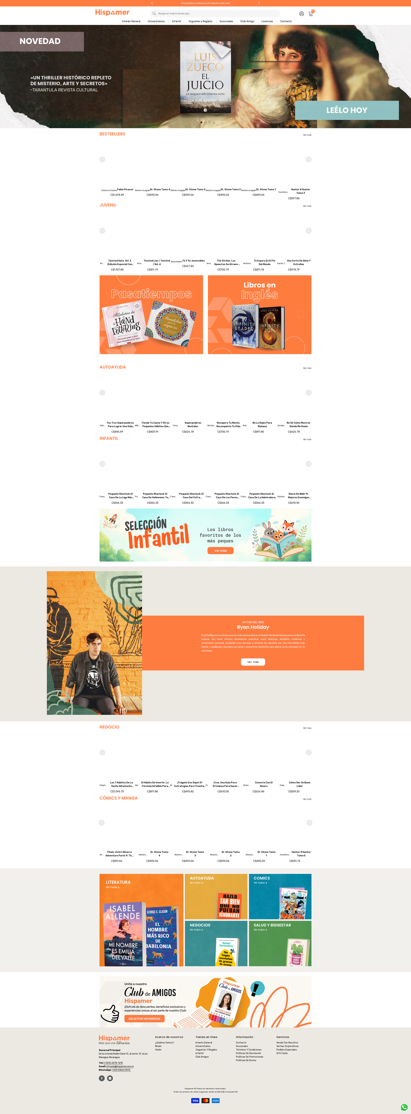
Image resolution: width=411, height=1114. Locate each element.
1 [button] (197, 122)
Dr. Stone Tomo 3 (195, 189)
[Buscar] (208, 13)
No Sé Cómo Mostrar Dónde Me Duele (298, 425)
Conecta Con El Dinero (264, 784)
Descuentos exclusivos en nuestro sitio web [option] (205, 3)
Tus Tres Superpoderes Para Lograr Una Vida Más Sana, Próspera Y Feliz (120, 425)
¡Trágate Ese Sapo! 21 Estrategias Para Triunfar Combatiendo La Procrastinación (189, 784)
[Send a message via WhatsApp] (404, 1107)
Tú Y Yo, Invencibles (193, 260)
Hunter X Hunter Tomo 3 (300, 191)
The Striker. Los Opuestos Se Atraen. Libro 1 (226, 262)
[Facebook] (102, 1078)
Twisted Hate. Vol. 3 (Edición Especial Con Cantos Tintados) (119, 262)
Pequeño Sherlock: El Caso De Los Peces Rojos (227, 496)
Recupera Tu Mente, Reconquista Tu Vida (228, 425)
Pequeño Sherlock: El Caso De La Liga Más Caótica (120, 496)
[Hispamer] (151, 314)
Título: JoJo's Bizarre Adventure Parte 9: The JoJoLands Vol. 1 (119, 854)
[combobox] (218, 13)
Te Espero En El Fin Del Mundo (264, 262)
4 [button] (210, 122)
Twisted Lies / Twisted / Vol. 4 (157, 262)
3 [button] (205, 122)
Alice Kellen (176, 261)
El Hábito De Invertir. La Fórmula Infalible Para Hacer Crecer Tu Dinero (155, 784)
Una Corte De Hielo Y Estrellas (299, 262)
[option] (205, 76)
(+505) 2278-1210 (113, 1063)
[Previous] (152, 3)
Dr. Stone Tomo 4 (160, 189)
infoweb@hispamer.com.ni (120, 1066)
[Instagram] (110, 1078)
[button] (3, 76)
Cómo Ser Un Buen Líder (299, 784)
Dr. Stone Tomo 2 (231, 189)
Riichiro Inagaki (142, 190)
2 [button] (201, 122)
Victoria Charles (109, 190)
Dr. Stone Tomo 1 (266, 189)
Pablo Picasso (125, 189)
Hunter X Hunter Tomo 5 (301, 854)
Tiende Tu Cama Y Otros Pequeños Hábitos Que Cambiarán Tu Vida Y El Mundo (155, 425)
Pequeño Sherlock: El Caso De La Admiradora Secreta (261, 496)
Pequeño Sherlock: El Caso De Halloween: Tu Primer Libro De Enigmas (155, 496)
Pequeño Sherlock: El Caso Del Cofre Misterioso (191, 496)
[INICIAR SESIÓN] (301, 13)
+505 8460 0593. (121, 1070)
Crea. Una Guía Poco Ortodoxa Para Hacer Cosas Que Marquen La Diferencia (225, 784)
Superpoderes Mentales (193, 425)
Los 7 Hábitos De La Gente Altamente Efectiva (121, 784)
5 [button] (214, 122)
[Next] (259, 3)
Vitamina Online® (206, 1105)
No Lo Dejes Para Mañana (262, 425)
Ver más (307, 135)
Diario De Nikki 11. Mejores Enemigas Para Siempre (298, 496)
